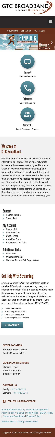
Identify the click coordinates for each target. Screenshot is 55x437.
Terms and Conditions (14, 416)
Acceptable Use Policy (12, 409)
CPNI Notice (32, 413)
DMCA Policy (46, 413)
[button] (51, 21)
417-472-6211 (19, 389)
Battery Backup (17, 413)
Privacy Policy (33, 416)
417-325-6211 (21, 393)
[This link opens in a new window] (27, 42)
